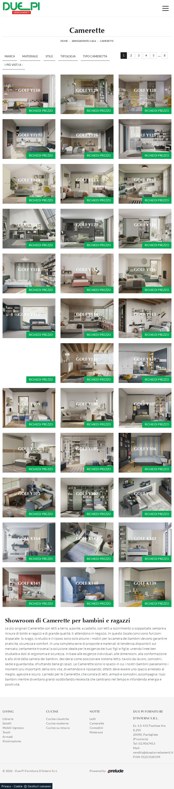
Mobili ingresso (13, 728)
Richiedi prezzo (41, 110)
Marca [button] (10, 56)
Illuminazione (12, 741)
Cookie (18, 786)
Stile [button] (49, 56)
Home (64, 41)
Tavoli (7, 732)
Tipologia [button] (68, 56)
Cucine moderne (57, 723)
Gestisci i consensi (39, 786)
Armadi (8, 736)
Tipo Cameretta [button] (95, 56)
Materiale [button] (30, 56)
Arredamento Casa (84, 41)
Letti (93, 719)
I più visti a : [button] (14, 64)
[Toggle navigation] (165, 8)
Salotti (7, 723)
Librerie (8, 719)
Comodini (96, 728)
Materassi (96, 732)
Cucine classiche (57, 719)
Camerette (107, 41)
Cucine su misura (58, 728)
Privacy (6, 786)
